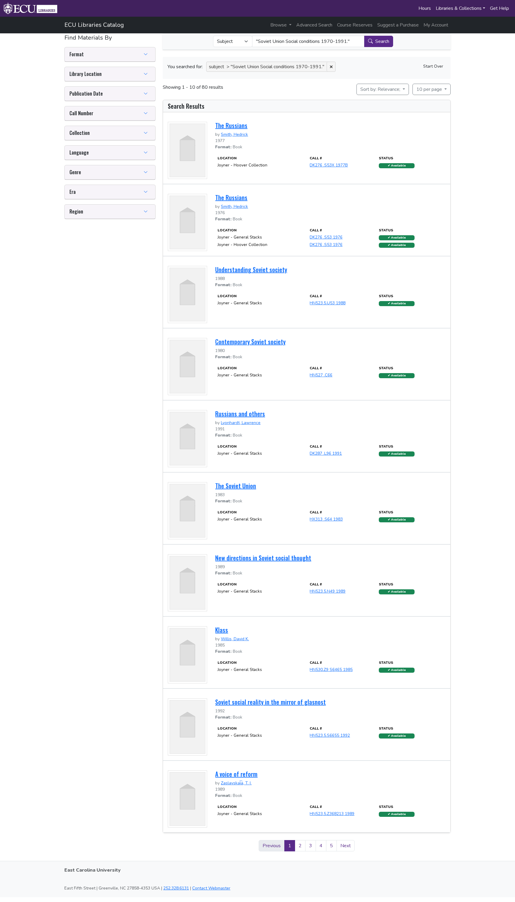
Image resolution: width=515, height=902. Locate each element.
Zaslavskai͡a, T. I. (236, 783)
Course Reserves (355, 25)
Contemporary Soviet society (250, 341)
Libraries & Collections (459, 8)
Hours (424, 8)
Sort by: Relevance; (380, 89)
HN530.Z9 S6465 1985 (331, 669)
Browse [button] (279, 25)
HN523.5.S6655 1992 (330, 735)
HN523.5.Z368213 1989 (332, 814)
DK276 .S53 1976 (326, 237)
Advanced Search (314, 25)
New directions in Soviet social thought (263, 557)
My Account (436, 25)
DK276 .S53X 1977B (329, 165)
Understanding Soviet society (251, 269)
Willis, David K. (235, 639)
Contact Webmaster (211, 888)
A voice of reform (236, 773)
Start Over (433, 66)
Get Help (499, 8)
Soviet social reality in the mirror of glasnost (270, 701)
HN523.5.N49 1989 (327, 591)
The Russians (231, 125)
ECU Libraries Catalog (94, 25)
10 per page (429, 89)
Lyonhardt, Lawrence (240, 423)
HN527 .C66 (321, 375)
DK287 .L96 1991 (326, 453)
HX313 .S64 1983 (326, 519)
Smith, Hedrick (234, 134)
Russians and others (240, 413)
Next (345, 845)
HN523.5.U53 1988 (327, 303)
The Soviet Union (235, 485)
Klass (221, 629)
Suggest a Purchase (398, 25)
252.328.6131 (176, 888)
